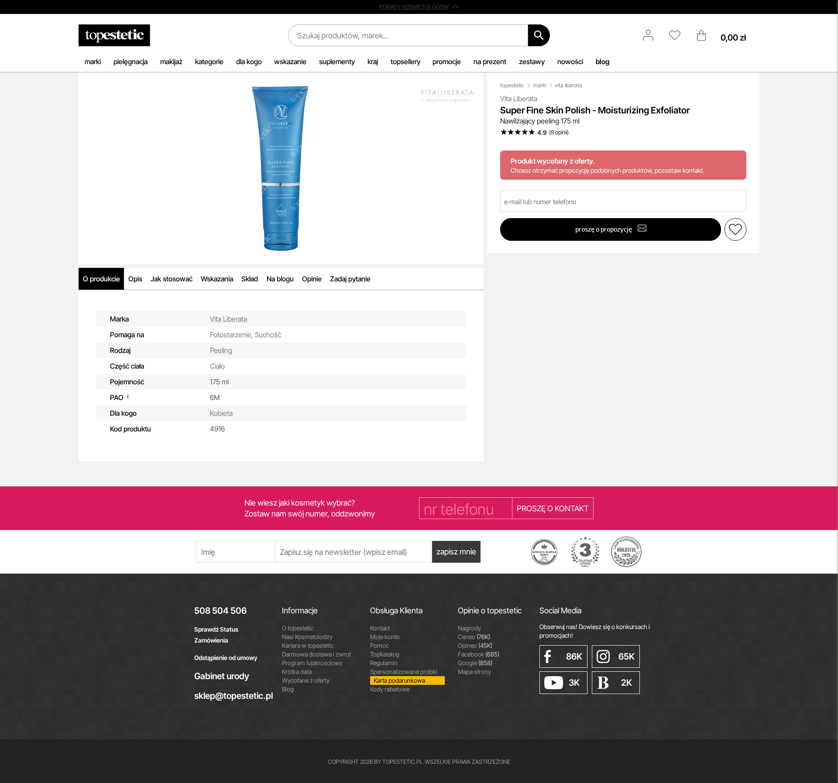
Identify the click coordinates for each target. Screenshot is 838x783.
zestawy (532, 61)
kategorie (209, 61)
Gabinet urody (221, 676)
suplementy (337, 61)
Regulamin (384, 663)
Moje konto (385, 636)
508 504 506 (220, 610)
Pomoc (379, 645)
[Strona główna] (114, 35)
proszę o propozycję (604, 229)
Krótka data (297, 671)
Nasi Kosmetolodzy (307, 636)
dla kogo (249, 61)
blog (602, 61)
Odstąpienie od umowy (226, 657)
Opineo (475, 645)
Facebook (478, 654)
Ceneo (474, 636)
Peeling (221, 350)
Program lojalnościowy (312, 663)
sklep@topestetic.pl (231, 696)
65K (626, 656)
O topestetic (297, 628)
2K (626, 682)
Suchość (268, 334)
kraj (372, 61)
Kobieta (221, 413)
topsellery (405, 61)
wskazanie (290, 61)
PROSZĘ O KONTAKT (553, 508)
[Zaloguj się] (652, 35)
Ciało (217, 366)
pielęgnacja (130, 61)
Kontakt (380, 628)
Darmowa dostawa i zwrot (316, 654)
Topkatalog (384, 654)
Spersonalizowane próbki (403, 671)
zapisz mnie (456, 551)
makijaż (171, 61)
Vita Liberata (228, 319)
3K (574, 682)
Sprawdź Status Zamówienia (216, 635)
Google (475, 663)
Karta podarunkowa (399, 680)
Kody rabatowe (389, 689)
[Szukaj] (539, 35)
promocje (447, 61)
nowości (570, 61)
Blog (288, 689)
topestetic (512, 85)
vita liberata (568, 85)
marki (93, 61)
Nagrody (469, 628)
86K (574, 656)
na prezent (490, 61)
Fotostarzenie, (231, 334)
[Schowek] (679, 35)
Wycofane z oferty (306, 680)
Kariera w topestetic (307, 645)
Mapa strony (474, 671)
